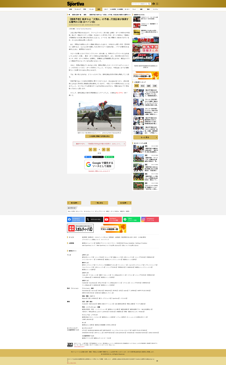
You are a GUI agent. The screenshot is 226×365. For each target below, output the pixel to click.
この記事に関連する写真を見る (99, 136)
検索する (149, 4)
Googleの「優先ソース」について (98, 171)
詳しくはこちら (71, 362)
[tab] (84, 9)
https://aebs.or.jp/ (79, 346)
